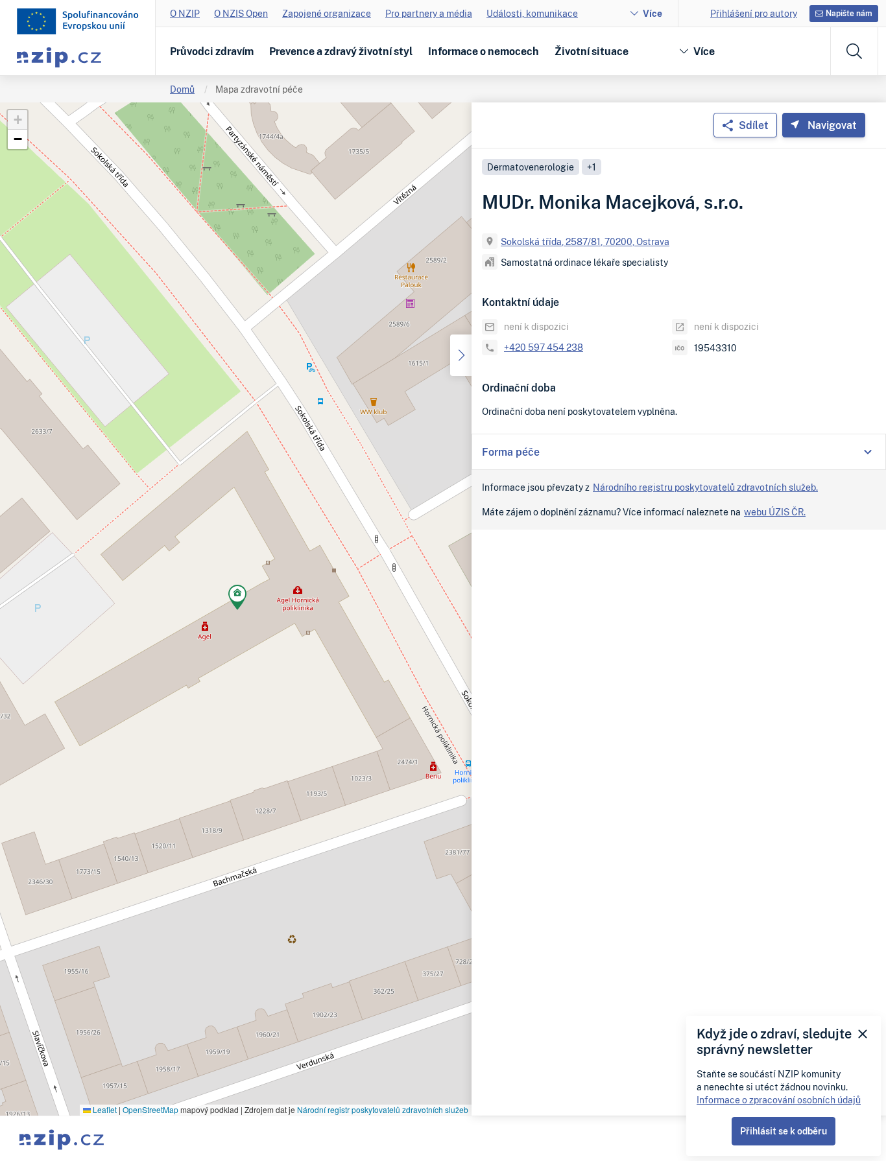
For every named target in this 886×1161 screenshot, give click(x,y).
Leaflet (104, 1109)
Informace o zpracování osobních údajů (779, 1099)
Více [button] (704, 51)
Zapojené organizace (326, 13)
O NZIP (185, 13)
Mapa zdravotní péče (259, 89)
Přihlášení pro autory (753, 13)
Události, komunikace (532, 13)
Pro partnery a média (428, 13)
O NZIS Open (241, 13)
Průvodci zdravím (212, 51)
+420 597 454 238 (543, 347)
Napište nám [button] (849, 13)
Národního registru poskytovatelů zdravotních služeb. (705, 487)
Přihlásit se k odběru (783, 1130)
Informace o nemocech (483, 51)
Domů (182, 89)
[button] (237, 599)
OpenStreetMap (150, 1109)
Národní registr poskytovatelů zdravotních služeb (382, 1109)
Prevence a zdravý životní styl (341, 51)
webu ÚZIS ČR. (775, 511)
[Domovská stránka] (78, 21)
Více (652, 13)
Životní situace (592, 51)
